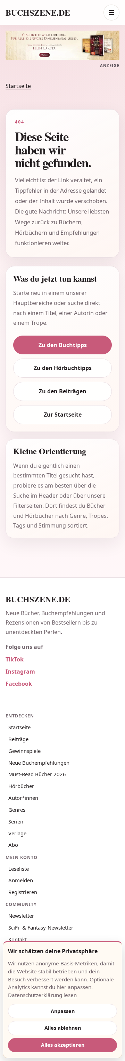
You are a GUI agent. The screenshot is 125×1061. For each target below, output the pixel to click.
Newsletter (21, 915)
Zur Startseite (63, 414)
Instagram (20, 671)
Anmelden (20, 880)
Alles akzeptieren (62, 1045)
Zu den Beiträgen (62, 391)
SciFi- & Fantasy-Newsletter (40, 927)
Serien (15, 821)
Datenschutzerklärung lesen (42, 994)
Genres (16, 809)
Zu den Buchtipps (63, 345)
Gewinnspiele (24, 750)
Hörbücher (21, 785)
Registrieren (22, 892)
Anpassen (63, 1011)
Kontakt (17, 939)
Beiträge (18, 739)
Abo (13, 844)
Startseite (18, 86)
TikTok (15, 659)
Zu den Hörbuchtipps (63, 368)
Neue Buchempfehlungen (38, 762)
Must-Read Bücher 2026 (37, 774)
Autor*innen (23, 797)
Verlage (17, 833)
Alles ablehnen (62, 1027)
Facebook (19, 684)
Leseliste (18, 868)
